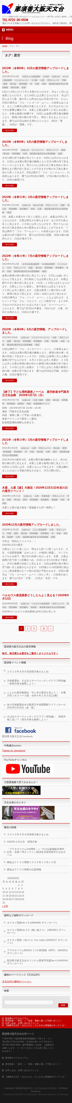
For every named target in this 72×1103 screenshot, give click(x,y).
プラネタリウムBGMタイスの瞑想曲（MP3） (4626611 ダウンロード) (37, 952)
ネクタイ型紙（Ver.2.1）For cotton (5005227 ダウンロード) (37, 941)
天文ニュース (53, 80)
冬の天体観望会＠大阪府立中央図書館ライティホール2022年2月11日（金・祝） (36, 706)
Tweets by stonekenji (13, 750)
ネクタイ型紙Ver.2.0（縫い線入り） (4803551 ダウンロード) (36, 931)
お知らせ (56, 77)
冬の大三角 (38, 205)
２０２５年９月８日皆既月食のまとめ (28, 671)
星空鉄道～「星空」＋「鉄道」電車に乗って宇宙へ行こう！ (33, 1020)
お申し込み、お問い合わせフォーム (22, 1023)
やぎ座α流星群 (48, 264)
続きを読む (10, 130)
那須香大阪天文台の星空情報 (42, 154)
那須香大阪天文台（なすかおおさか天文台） (37, 1088)
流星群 (10, 537)
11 (44, 628)
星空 (64, 448)
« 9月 (5, 906)
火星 (40, 209)
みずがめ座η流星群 (31, 264)
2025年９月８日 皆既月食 (22, 841)
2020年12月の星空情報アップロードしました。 (32, 524)
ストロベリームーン (40, 337)
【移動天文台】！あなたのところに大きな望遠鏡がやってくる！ (35, 1025)
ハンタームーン (21, 80)
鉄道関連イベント (41, 404)
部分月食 (15, 87)
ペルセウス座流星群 (40, 604)
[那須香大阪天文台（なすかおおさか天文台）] (34, 9)
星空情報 (23, 84)
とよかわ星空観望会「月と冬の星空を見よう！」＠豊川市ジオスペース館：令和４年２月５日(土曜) (36, 694)
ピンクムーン (38, 150)
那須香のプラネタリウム (16, 1018)
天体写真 (45, 496)
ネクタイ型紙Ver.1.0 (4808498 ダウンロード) (32, 922)
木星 (44, 84)
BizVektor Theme (36, 1094)
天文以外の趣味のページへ (16, 981)
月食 (37, 84)
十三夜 (34, 80)
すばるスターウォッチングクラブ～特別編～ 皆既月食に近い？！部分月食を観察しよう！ (36, 718)
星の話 (13, 84)
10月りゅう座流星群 (31, 77)
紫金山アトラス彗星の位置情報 (24, 869)
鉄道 (29, 404)
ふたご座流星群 (39, 530)
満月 (55, 452)
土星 (42, 80)
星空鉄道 (11, 404)
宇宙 (64, 80)
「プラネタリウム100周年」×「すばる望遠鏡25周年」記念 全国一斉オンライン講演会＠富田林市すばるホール (37, 852)
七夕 (9, 268)
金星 (24, 87)
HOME (4, 46)
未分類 (54, 341)
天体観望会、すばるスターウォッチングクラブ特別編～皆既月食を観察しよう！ (36, 682)
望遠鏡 (54, 500)
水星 (25, 154)
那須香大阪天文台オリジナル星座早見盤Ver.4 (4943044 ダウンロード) (37, 962)
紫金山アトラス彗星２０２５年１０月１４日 (31, 862)
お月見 (46, 77)
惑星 (5, 84)
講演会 (21, 404)
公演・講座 (38, 400)
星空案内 (24, 209)
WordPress (20, 1094)
